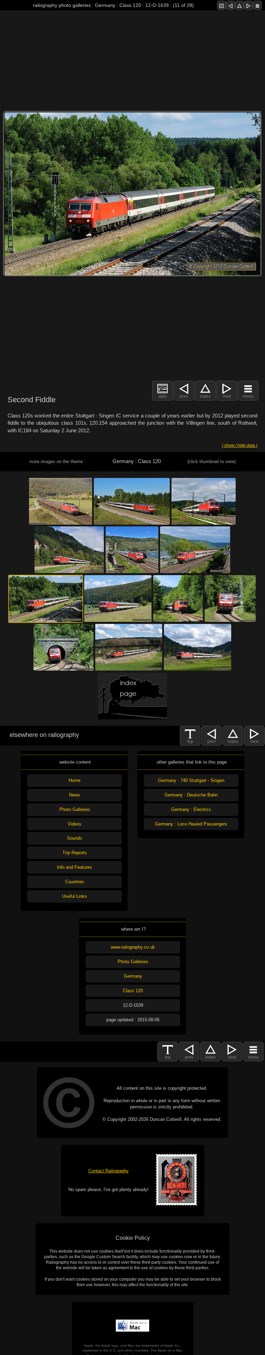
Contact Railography (108, 1170)
